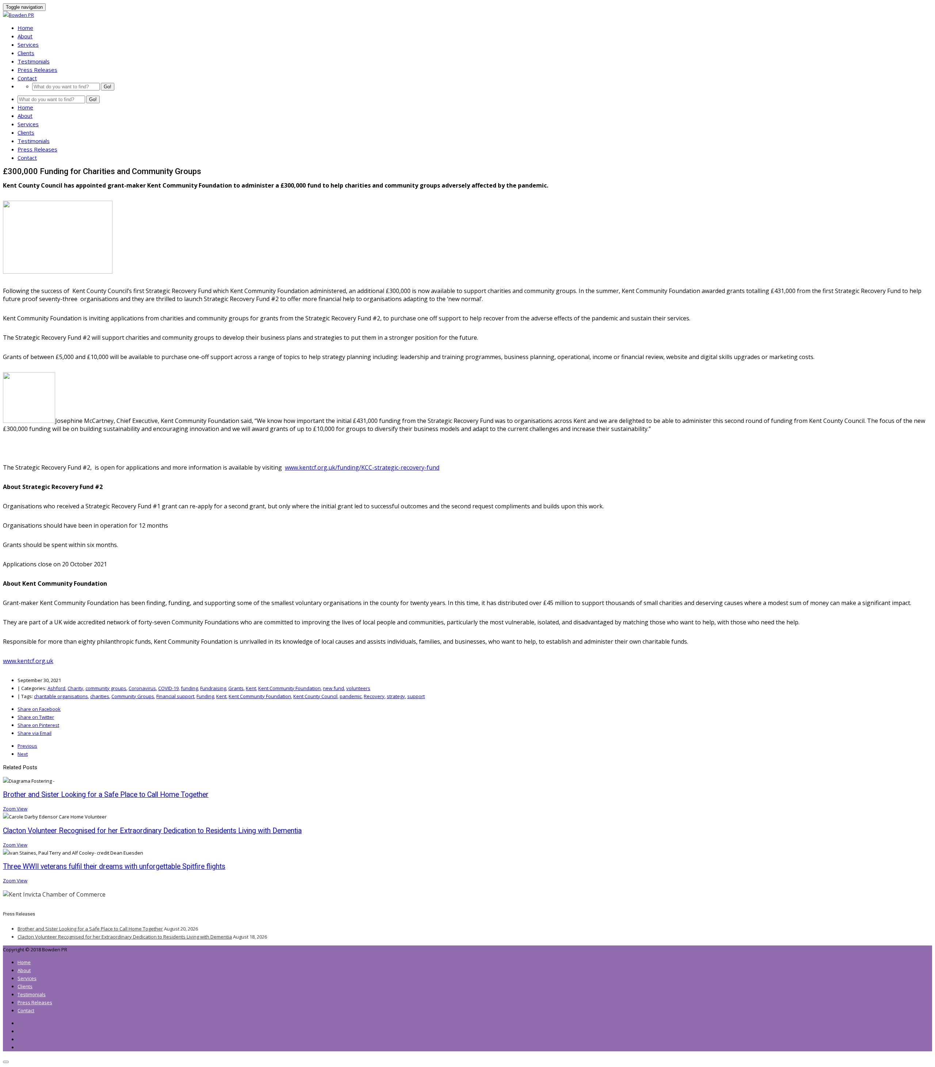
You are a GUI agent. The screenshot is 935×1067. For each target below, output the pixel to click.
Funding (205, 696)
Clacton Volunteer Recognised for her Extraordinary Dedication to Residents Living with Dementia (125, 936)
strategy (396, 696)
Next (23, 754)
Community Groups (132, 696)
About (25, 36)
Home (25, 27)
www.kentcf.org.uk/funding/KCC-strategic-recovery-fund (362, 467)
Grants (236, 688)
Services (28, 44)
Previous (27, 746)
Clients (26, 53)
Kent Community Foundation (289, 688)
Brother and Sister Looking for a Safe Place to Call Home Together (90, 928)
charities (99, 696)
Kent (251, 688)
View (22, 808)
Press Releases (37, 69)
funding (189, 688)
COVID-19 (168, 688)
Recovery (374, 696)
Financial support (175, 696)
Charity (75, 688)
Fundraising (213, 688)
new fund (333, 688)
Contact (27, 78)
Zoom (10, 808)
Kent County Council (315, 696)
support (416, 696)
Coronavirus (142, 688)
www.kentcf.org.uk (28, 661)
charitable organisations (61, 696)
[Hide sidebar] (6, 1062)
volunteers (358, 688)
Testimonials (34, 61)
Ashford (56, 688)
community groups (105, 688)
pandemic (351, 696)
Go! (107, 86)
